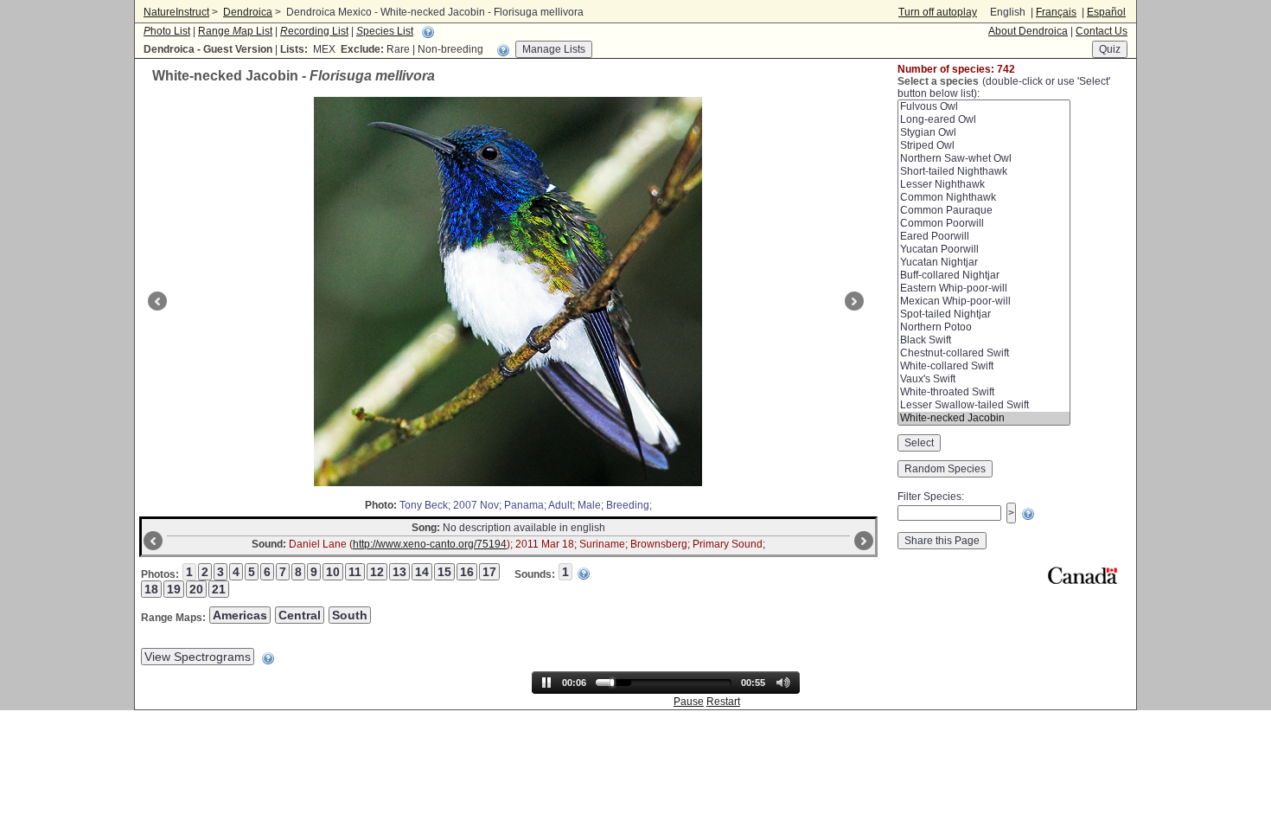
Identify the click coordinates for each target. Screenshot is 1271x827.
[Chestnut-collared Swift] (984, 353)
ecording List (314, 31)
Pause (689, 702)
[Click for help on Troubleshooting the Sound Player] (584, 573)
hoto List (167, 31)
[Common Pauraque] (984, 210)
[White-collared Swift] (984, 366)
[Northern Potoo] (984, 327)
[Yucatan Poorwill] (984, 249)
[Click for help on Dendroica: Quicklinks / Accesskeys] (428, 32)
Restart (723, 702)
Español (1106, 12)
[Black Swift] (984, 340)
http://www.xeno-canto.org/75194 (430, 544)
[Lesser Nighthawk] (984, 184)
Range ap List (235, 31)
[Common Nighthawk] (984, 197)
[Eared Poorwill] (984, 236)
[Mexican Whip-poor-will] (984, 301)
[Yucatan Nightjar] (984, 262)
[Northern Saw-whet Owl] (984, 158)
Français (1056, 12)
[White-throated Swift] (984, 392)
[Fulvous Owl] (984, 106)
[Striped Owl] (984, 145)
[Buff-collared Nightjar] (984, 275)
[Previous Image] (155, 301)
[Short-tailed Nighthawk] (984, 171)
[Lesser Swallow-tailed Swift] (984, 405)
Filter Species (929, 496)
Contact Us (1101, 31)
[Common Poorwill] (984, 223)
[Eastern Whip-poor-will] (984, 288)
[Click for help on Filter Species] (1028, 514)
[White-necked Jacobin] (984, 418)
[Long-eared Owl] (984, 119)
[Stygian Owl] (984, 132)
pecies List (384, 31)
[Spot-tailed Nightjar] (984, 314)
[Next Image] (856, 301)
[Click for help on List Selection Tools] (503, 50)
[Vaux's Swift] (984, 379)
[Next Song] (866, 540)
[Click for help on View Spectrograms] (268, 658)
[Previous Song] (151, 540)
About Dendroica (1028, 31)
